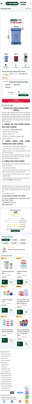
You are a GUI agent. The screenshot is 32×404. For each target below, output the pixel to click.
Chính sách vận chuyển (6, 377)
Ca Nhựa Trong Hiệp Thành (7, 300)
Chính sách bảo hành (6, 381)
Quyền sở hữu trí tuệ (5, 360)
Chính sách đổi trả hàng (6, 379)
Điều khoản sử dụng (5, 353)
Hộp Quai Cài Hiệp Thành (22, 272)
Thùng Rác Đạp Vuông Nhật (8, 272)
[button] (2, 58)
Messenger (27, 393)
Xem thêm (11, 282)
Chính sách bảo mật (5, 371)
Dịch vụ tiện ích (4, 358)
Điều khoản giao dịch (5, 356)
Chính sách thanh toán (6, 375)
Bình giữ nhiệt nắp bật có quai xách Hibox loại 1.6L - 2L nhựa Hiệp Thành (23, 332)
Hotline (27, 398)
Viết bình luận (15, 230)
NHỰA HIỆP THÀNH (23, 73)
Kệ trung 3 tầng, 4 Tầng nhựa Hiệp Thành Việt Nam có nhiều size (23, 301)
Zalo (27, 389)
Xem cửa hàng (24, 95)
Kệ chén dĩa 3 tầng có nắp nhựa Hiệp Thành (7, 330)
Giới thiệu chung (4, 364)
